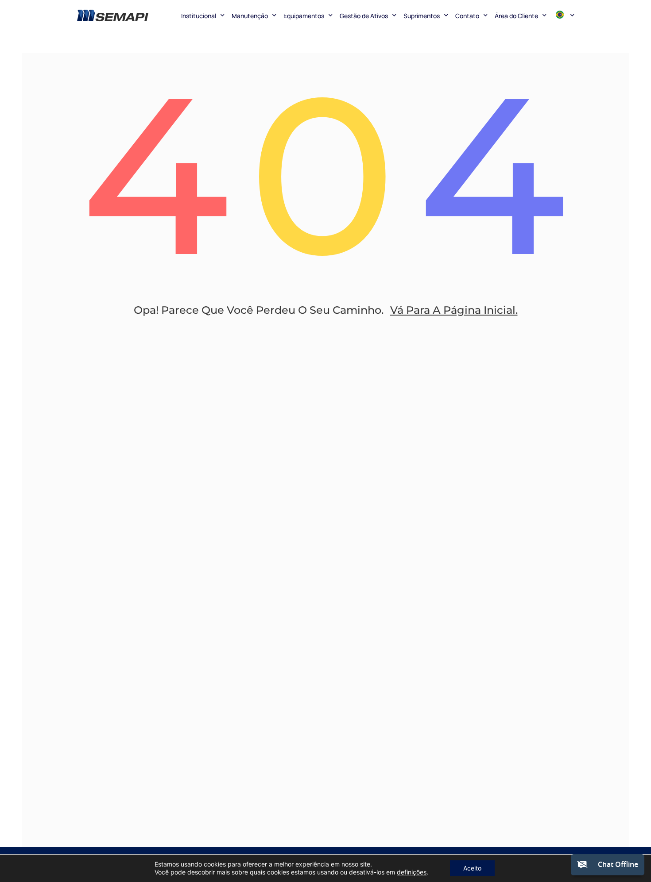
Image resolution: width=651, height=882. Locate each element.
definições (411, 872)
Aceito (472, 868)
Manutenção (250, 16)
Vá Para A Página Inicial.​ (454, 310)
